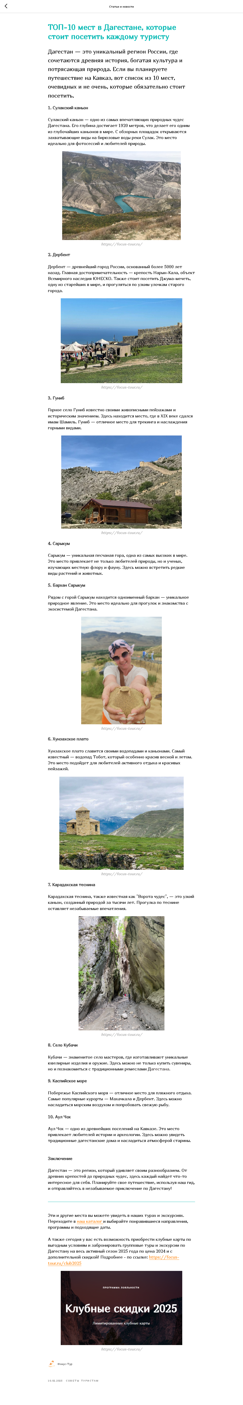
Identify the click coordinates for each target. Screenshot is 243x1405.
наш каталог (90, 1221)
